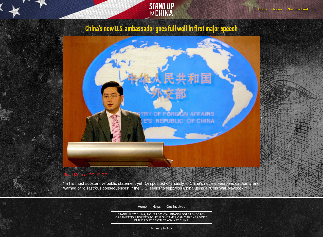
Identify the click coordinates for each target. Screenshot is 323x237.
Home (262, 9)
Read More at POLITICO (85, 174)
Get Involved (298, 9)
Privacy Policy (161, 228)
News (277, 9)
